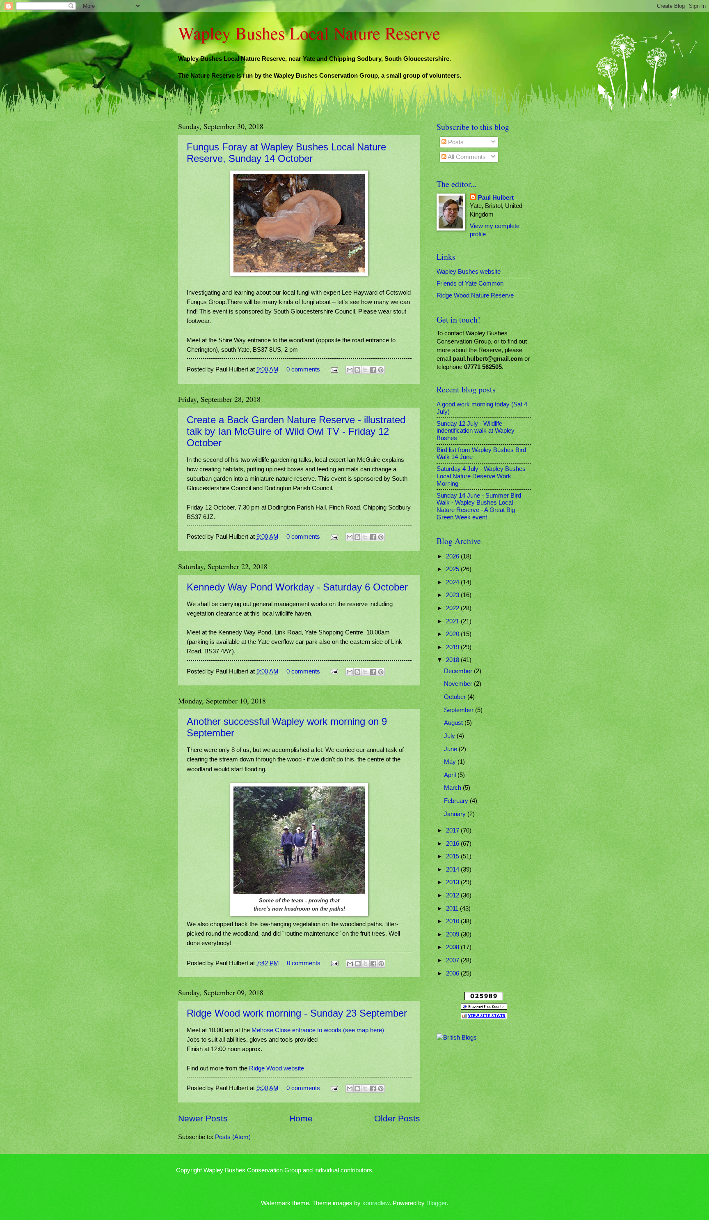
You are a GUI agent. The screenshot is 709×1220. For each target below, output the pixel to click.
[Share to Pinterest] (381, 370)
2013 (453, 882)
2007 (453, 960)
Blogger (436, 1203)
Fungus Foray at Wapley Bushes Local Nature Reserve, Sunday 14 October (286, 152)
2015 (453, 856)
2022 (453, 608)
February (457, 801)
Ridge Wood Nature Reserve (475, 295)
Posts (455, 142)
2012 (453, 895)
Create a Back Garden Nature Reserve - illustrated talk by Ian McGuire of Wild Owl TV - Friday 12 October (296, 431)
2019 (453, 647)
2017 (453, 830)
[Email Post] (333, 369)
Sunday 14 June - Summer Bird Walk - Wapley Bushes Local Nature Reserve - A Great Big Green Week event (479, 506)
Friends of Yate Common (470, 283)
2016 (453, 843)
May (450, 762)
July (450, 736)
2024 (453, 582)
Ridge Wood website (276, 1068)
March (453, 787)
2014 (453, 869)
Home (301, 1118)
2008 (453, 947)
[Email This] (349, 370)
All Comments (466, 157)
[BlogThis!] (357, 370)
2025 (453, 569)
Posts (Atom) (233, 1137)
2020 (453, 634)
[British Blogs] (457, 1037)
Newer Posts (203, 1118)
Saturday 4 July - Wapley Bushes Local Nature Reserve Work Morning (481, 476)
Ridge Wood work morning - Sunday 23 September (297, 1013)
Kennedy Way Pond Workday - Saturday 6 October (297, 587)
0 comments (303, 369)
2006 (453, 973)
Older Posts (397, 1118)
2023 (453, 595)
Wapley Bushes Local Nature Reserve (309, 32)
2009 (453, 934)
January (455, 814)
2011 (453, 908)
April (450, 775)
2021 (453, 621)
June (451, 749)
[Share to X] (365, 370)
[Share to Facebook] (373, 370)
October (455, 697)
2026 (453, 556)
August (454, 723)
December (459, 671)
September (459, 710)
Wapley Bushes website (469, 271)
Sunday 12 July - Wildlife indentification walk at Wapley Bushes (476, 430)
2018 (453, 660)
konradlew (375, 1203)
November (459, 683)
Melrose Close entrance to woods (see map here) (318, 1029)
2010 (453, 921)
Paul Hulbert (496, 197)
